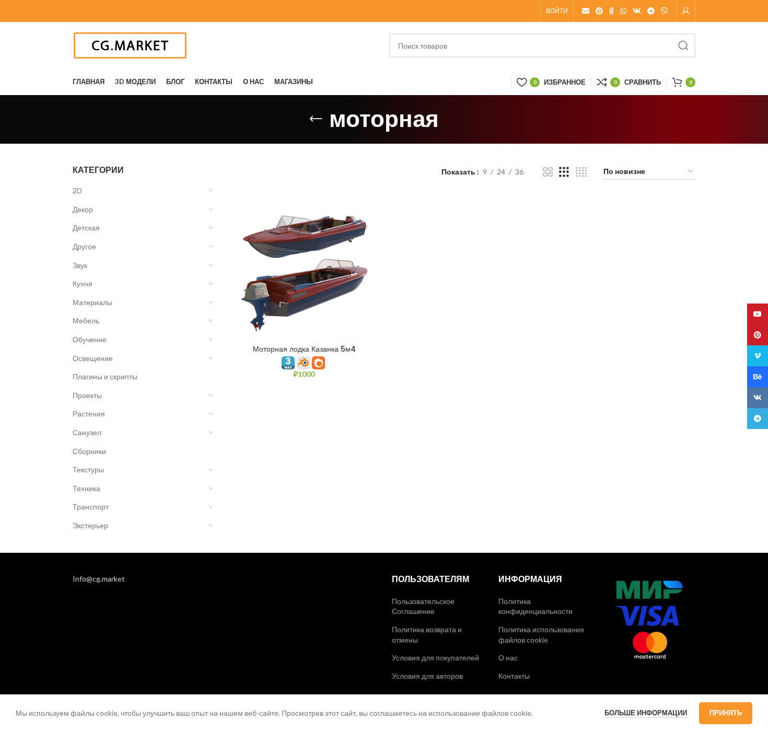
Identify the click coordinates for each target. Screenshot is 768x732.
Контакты (514, 675)
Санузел (87, 432)
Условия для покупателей (435, 657)
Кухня (82, 283)
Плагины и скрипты (105, 376)
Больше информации (645, 712)
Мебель (86, 320)
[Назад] (316, 119)
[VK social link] (637, 11)
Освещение (93, 358)
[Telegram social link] (651, 11)
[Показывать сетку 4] (581, 172)
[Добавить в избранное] (368, 259)
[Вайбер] (664, 11)
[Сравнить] (368, 212)
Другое (84, 246)
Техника (86, 488)
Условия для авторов (427, 675)
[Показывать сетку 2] (548, 172)
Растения (89, 413)
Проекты (87, 395)
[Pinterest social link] (599, 11)
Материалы (92, 302)
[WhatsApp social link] (623, 11)
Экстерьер (90, 525)
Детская (86, 227)
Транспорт (91, 506)
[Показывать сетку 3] (564, 172)
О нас (508, 657)
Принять (725, 712)
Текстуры (88, 469)
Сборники (89, 451)
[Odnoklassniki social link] (611, 11)
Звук (80, 265)
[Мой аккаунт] (686, 11)
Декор (83, 209)
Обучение (90, 339)
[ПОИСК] (683, 45)
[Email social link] (585, 11)
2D (77, 190)
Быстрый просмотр (368, 236)
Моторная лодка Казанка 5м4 (304, 349)
